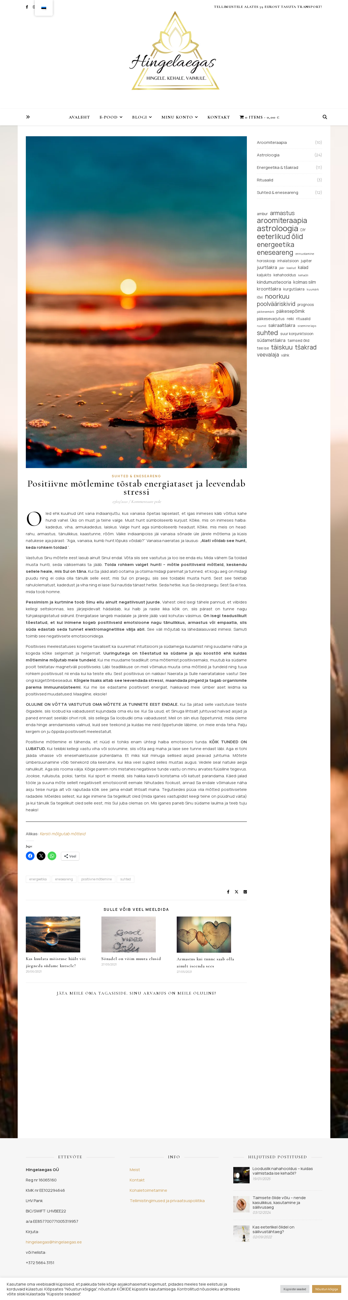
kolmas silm (304, 282)
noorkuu (277, 296)
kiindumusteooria (274, 282)
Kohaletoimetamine (148, 1190)
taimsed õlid (298, 340)
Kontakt (218, 117)
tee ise (263, 348)
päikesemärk (265, 312)
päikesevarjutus (271, 318)
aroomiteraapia (282, 220)
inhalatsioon (288, 260)
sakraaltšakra (281, 325)
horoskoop (266, 260)
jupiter (306, 260)
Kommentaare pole (146, 501)
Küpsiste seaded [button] (295, 1289)
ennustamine (305, 254)
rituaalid (303, 318)
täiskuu (282, 347)
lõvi (260, 297)
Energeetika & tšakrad (277, 167)
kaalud (291, 268)
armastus (282, 213)
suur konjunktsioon (296, 333)
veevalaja (268, 354)
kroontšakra (269, 289)
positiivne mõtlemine (96, 879)
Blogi (139, 117)
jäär (281, 268)
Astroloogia (268, 155)
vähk (285, 355)
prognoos (305, 304)
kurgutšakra (293, 289)
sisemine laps (306, 326)
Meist (135, 1169)
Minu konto (177, 117)
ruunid (261, 326)
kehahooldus (285, 274)
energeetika (38, 879)
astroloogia (277, 228)
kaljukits (264, 274)
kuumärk (313, 289)
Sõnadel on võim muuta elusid (131, 958)
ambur (262, 213)
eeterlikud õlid (280, 236)
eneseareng (64, 879)
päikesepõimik (290, 311)
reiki (290, 318)
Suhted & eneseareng (136, 476)
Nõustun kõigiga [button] (326, 1289)
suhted (125, 879)
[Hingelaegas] (174, 54)
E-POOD (109, 117)
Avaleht (79, 117)
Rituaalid (265, 180)
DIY (303, 229)
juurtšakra (267, 267)
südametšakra (271, 340)
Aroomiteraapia (272, 142)
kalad (303, 267)
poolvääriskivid (276, 304)
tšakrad (306, 347)
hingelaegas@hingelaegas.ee (54, 1242)
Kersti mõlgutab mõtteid (62, 834)
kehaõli (303, 275)
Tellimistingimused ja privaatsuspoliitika (167, 1200)
